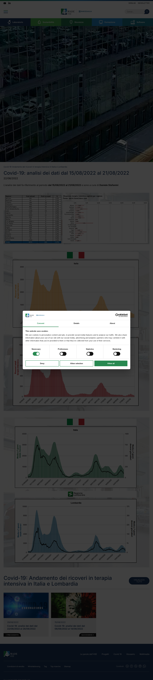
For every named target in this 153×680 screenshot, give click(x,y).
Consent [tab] (40, 323)
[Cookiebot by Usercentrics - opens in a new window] (117, 315)
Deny (42, 363)
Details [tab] (76, 323)
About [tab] (112, 323)
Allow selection (76, 363)
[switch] (63, 354)
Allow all (111, 363)
